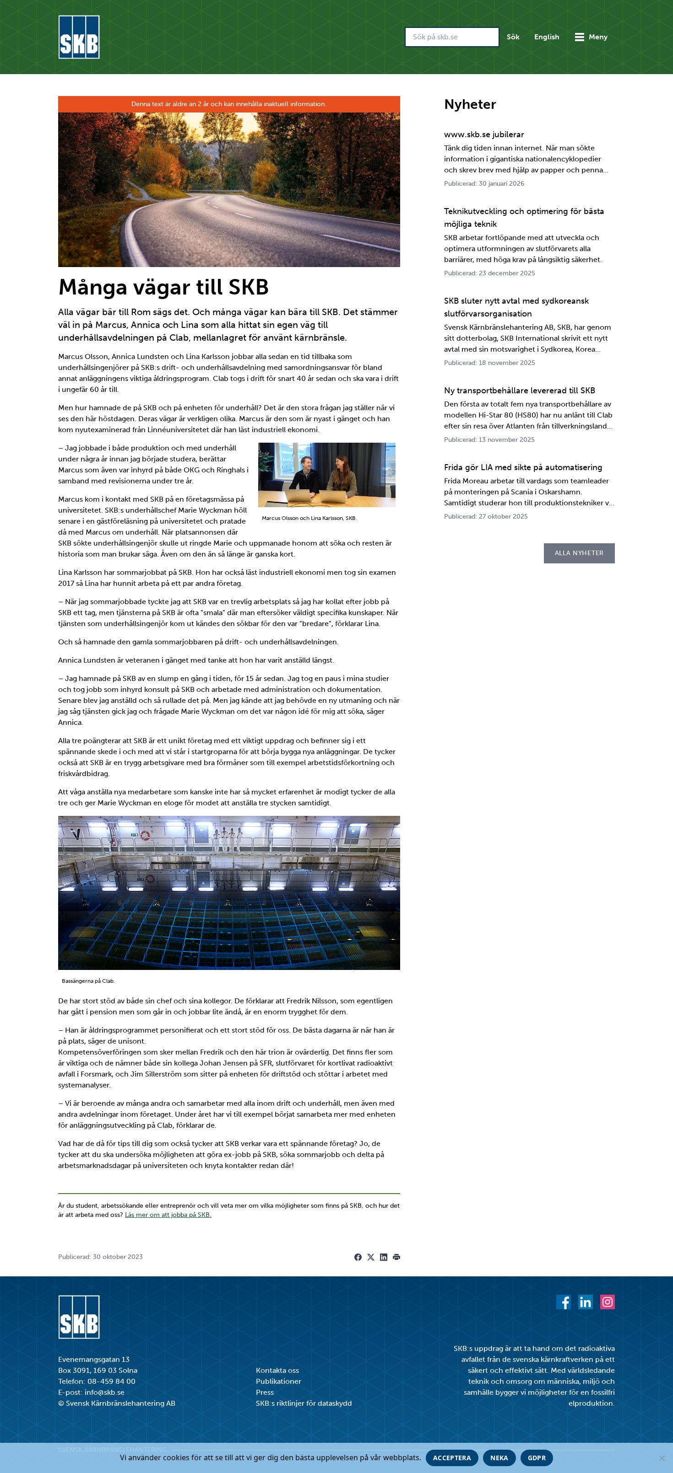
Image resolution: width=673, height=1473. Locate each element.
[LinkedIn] (585, 1302)
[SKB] (79, 1317)
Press (265, 1392)
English (546, 36)
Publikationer (278, 1381)
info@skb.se (105, 1392)
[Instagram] (607, 1302)
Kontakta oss (277, 1370)
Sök (513, 36)
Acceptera (452, 1457)
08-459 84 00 (111, 1381)
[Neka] (661, 1457)
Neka (499, 1457)
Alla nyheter (579, 553)
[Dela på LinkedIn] (383, 1257)
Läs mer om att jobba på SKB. (168, 1215)
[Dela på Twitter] (370, 1257)
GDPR (537, 1457)
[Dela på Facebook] (358, 1257)
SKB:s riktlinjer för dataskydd (304, 1403)
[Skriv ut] (396, 1257)
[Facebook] (563, 1302)
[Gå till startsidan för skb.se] (79, 37)
